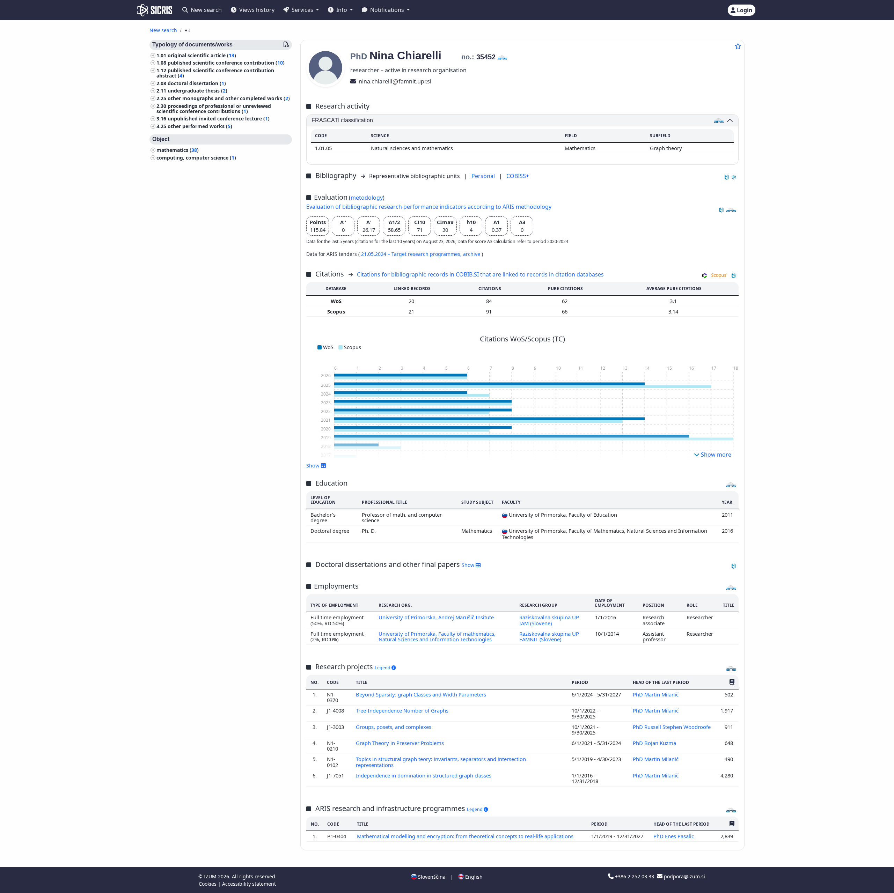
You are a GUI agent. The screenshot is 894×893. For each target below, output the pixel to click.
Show (469, 565)
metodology (367, 197)
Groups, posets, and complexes (394, 726)
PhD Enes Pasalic (674, 836)
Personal (483, 176)
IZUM (211, 876)
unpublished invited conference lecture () (219, 119)
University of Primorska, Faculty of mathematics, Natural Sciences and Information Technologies (437, 636)
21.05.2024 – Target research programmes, (412, 254)
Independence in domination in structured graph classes (424, 775)
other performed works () (200, 126)
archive (472, 254)
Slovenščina (431, 876)
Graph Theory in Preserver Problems (400, 742)
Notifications (387, 10)
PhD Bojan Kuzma (655, 742)
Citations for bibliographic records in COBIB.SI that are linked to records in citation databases (480, 274)
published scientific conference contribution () (226, 63)
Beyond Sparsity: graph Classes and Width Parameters (422, 694)
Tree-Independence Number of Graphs (403, 710)
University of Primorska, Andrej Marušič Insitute (436, 617)
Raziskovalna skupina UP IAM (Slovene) (549, 620)
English (473, 876)
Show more (715, 454)
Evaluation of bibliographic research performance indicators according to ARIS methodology (428, 207)
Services (302, 10)
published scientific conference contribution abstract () (215, 73)
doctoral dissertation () (197, 83)
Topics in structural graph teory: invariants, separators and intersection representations (441, 761)
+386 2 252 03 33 (634, 876)
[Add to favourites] (737, 46)
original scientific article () (202, 55)
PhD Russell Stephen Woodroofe (672, 726)
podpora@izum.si (683, 876)
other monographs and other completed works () (229, 98)
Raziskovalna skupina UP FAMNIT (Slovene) (549, 636)
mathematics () (177, 150)
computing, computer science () (196, 157)
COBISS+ (517, 176)
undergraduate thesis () (197, 91)
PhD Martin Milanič (656, 694)
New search (205, 10)
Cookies (208, 883)
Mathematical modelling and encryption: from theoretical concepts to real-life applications (466, 836)
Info (342, 10)
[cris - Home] (154, 10)
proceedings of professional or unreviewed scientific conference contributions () (213, 109)
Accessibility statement (249, 883)
